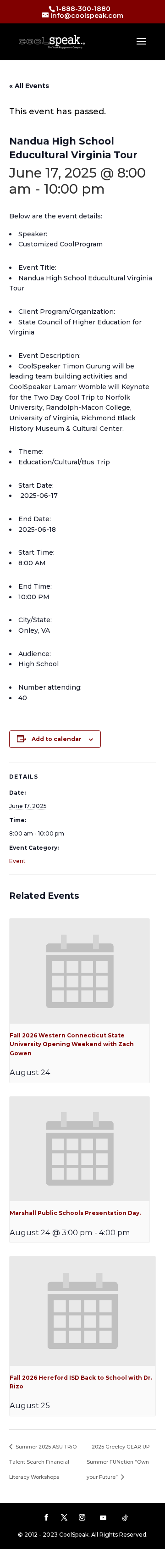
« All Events (29, 86)
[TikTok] (125, 1518)
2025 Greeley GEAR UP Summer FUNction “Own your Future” (118, 1462)
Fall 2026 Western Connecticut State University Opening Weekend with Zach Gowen (72, 1044)
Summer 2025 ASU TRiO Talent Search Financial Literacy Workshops (43, 1462)
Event (17, 861)
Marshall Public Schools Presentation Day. (75, 1212)
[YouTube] (103, 1518)
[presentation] (79, 971)
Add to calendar (57, 738)
